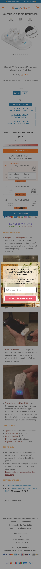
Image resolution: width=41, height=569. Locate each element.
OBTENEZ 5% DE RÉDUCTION (20, 298)
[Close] (37, 264)
